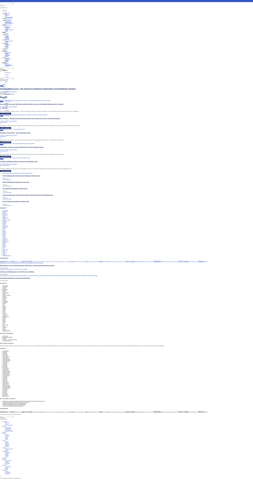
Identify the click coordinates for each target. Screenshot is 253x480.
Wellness (7, 65)
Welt (6, 56)
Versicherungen (9, 17)
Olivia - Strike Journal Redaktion (9, 91)
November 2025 (6, 359)
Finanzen (7, 13)
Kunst (6, 29)
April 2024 (5, 380)
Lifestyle (7, 36)
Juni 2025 (5, 364)
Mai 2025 (5, 365)
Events (6, 26)
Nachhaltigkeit (115, 261)
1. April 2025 (3, 92)
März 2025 (5, 367)
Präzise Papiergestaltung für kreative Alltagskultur (14, 404)
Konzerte (7, 39)
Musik (6, 30)
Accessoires (8, 58)
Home (1, 94)
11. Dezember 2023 (4, 165)
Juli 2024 (5, 377)
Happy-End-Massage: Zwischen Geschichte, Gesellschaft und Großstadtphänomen (28, 195)
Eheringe (47, 261)
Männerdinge (6, 241)
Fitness (7, 110)
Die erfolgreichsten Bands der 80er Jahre (15, 188)
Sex (6, 82)
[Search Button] (13, 68)
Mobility (7, 37)
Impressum (5, 336)
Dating (6, 45)
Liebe (101, 261)
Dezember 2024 (6, 371)
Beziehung (7, 44)
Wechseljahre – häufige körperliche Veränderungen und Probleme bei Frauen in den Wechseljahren (30, 118)
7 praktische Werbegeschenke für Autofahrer (13, 405)
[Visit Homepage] (15, 7)
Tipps (180, 261)
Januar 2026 (5, 358)
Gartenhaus (66, 261)
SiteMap (5, 338)
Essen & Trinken (9, 41)
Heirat (78, 261)
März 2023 (5, 394)
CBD (9, 261)
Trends (186, 261)
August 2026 (6, 351)
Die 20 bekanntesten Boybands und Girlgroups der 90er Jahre (21, 175)
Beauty (7, 60)
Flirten (60, 261)
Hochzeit (81, 261)
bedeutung (4, 261)
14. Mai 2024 (3, 136)
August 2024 (6, 375)
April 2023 (5, 393)
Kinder (6, 79)
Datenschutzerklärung (8, 337)
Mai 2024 (5, 379)
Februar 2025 (6, 368)
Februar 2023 (6, 396)
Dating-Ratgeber (19, 261)
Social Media (175, 261)
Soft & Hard (8, 21)
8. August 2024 (3, 122)
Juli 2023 (5, 390)
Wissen (201, 261)
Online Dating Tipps (139, 261)
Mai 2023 (5, 392)
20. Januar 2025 (4, 107)
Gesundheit (8, 64)
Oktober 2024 (6, 373)
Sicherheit (171, 261)
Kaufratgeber (90, 261)
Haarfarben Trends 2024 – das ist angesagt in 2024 (15, 133)
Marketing (105, 261)
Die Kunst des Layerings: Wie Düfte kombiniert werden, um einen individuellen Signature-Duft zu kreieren (32, 104)
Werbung (196, 261)
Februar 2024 (6, 383)
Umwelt (190, 261)
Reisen (4, 86)
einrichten (50, 261)
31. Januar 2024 (4, 150)
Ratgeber (157, 261)
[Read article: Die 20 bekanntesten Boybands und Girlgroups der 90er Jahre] (128, 173)
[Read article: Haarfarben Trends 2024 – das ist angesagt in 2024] (126, 129)
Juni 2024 (5, 378)
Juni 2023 (5, 391)
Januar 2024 (5, 384)
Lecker (4, 39)
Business (5, 10)
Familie (7, 46)
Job (6, 16)
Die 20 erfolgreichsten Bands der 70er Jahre (16, 182)
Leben (4, 32)
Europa (7, 54)
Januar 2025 (5, 370)
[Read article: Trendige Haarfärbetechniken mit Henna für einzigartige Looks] (126, 157)
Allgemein (5, 211)
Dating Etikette (35, 261)
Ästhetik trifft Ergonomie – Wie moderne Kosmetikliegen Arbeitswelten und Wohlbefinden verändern (38, 89)
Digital (4, 18)
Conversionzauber (7, 340)
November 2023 (6, 386)
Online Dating (130, 261)
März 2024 (5, 381)
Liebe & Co (5, 43)
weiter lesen (5, 113)
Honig (84, 261)
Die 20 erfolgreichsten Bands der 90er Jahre (16, 201)
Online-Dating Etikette (121, 261)
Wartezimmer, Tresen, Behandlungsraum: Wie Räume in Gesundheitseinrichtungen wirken (27, 265)
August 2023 (6, 389)
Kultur (4, 34)
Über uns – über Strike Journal (10, 339)
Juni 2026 (5, 352)
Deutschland (8, 52)
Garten (6, 51)
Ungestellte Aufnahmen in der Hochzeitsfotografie (15, 278)
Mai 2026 (5, 353)
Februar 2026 (6, 356)
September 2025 (6, 360)
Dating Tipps (41, 261)
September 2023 (6, 387)
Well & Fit (5, 62)
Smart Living (8, 19)
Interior (6, 35)
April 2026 (5, 354)
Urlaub (193, 261)
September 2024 (6, 374)
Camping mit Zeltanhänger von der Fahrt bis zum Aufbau (17, 271)
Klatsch (4, 24)
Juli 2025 (5, 362)
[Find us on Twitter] (0, 476)
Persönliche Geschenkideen (148, 261)
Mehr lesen (161, 345)
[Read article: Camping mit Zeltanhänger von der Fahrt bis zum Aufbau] (126, 269)
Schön (4, 98)
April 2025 (5, 366)
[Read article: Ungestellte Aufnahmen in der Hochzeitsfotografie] (126, 275)
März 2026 (5, 355)
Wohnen (7, 38)
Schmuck (167, 261)
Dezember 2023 (6, 385)
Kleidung (94, 261)
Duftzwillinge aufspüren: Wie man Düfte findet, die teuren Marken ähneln (22, 147)
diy (45, 261)
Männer (4, 84)
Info (86, 261)
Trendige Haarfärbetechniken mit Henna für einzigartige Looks (19, 161)
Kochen (7, 42)
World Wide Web (9, 29)
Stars (6, 31)
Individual (7, 55)
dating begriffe (27, 261)
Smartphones (8, 25)
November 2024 (6, 372)
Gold (75, 261)
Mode (6, 105)
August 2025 (6, 361)
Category (5, 94)
